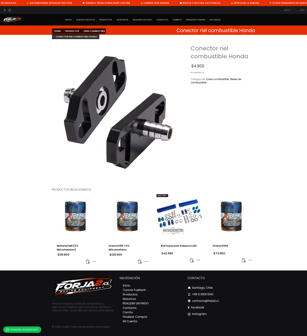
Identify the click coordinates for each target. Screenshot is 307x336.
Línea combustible (217, 79)
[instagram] (9, 10)
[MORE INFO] (94, 262)
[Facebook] (4, 10)
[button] (88, 262)
